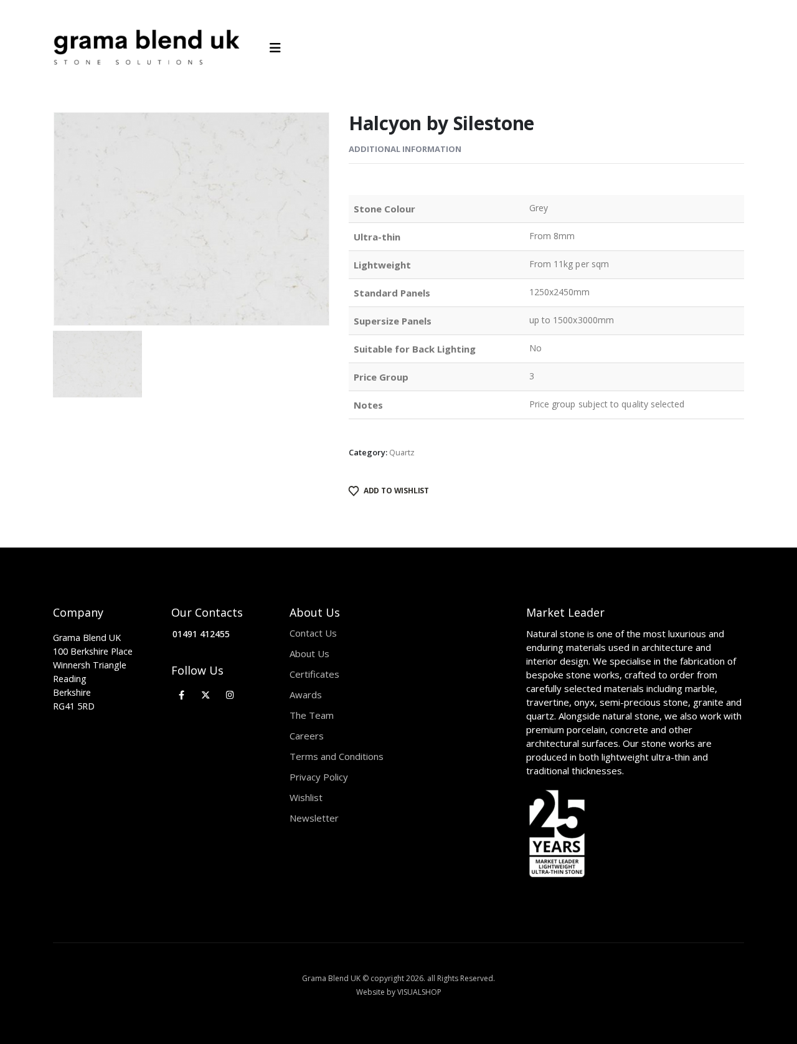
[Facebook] (181, 695)
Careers (307, 735)
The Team (312, 715)
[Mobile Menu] (279, 48)
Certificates (314, 674)
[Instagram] (230, 695)
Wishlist (306, 797)
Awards (306, 694)
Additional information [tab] (405, 148)
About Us (309, 653)
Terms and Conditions (337, 756)
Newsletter (314, 818)
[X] (206, 695)
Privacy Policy (319, 777)
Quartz (402, 452)
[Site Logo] (146, 48)
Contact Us (313, 633)
